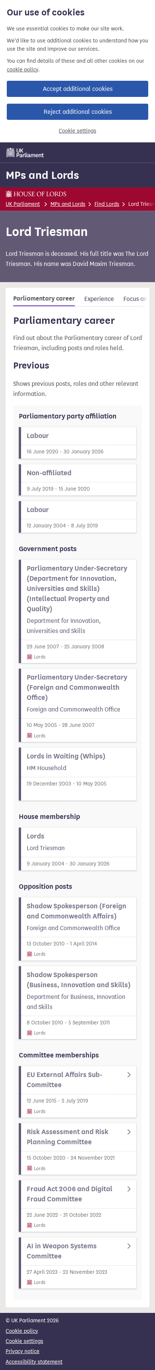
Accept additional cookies (77, 88)
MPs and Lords (42, 175)
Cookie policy (22, 1331)
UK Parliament (23, 204)
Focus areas (139, 298)
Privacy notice (23, 1351)
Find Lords (106, 204)
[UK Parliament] (25, 152)
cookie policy (22, 69)
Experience (99, 298)
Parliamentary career (44, 298)
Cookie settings (77, 131)
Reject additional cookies (78, 111)
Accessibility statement (34, 1362)
